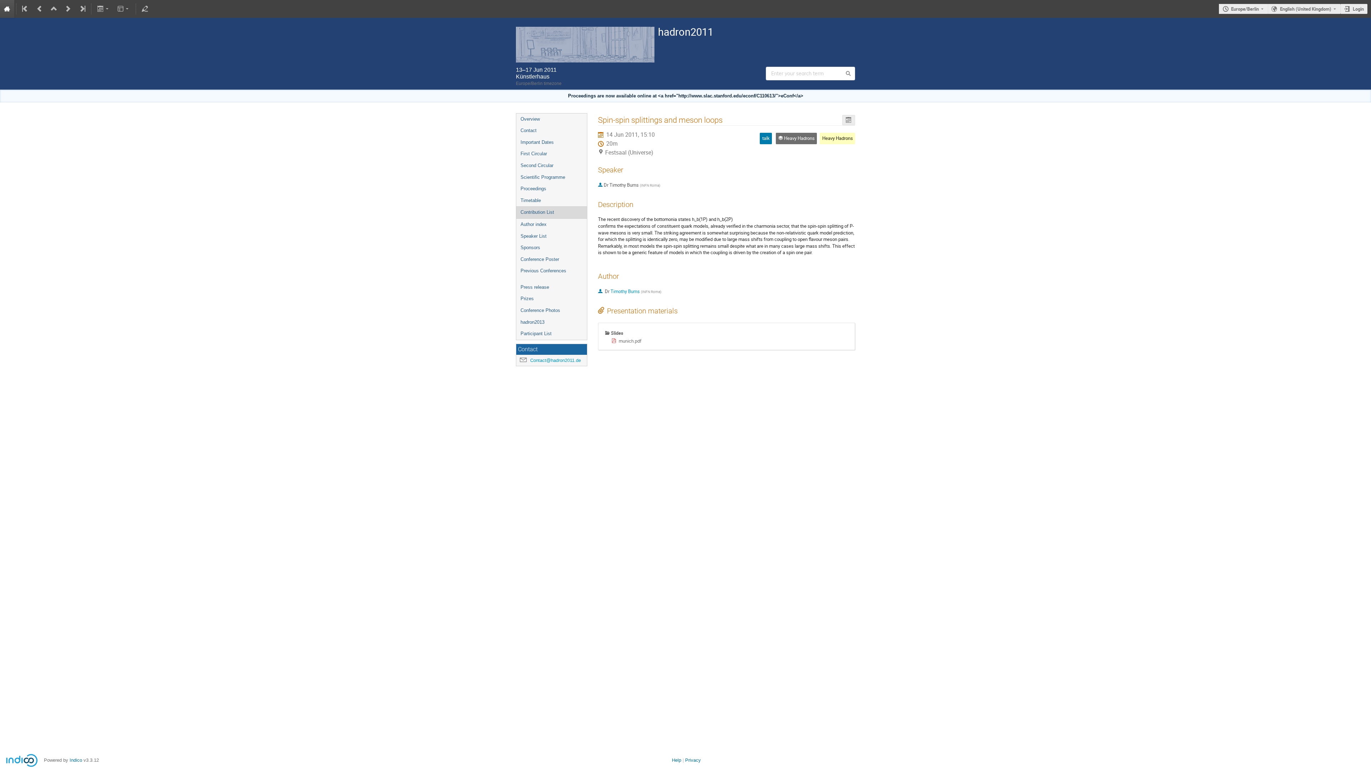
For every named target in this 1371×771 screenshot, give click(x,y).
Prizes (527, 298)
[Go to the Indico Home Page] (7, 9)
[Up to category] (54, 9)
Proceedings (533, 188)
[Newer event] (68, 9)
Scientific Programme (543, 177)
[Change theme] (124, 9)
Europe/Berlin (1245, 9)
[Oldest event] (25, 9)
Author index (534, 224)
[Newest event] (82, 9)
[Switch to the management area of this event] (145, 9)
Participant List (536, 333)
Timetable (531, 200)
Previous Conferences (543, 270)
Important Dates (537, 142)
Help (676, 760)
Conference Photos (540, 310)
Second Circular (537, 165)
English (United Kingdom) (1305, 9)
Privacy (693, 760)
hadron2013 (532, 322)
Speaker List (534, 236)
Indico (76, 760)
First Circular (534, 153)
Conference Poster (540, 259)
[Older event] (39, 9)
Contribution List (537, 212)
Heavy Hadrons (837, 138)
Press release (535, 287)
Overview (530, 119)
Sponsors (530, 247)
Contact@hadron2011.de (555, 360)
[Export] (103, 9)
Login (1358, 9)
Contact (529, 130)
